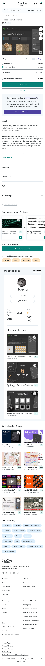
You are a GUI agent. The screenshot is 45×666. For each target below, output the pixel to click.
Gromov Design (9, 447)
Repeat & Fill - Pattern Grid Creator (19, 357)
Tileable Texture (9, 551)
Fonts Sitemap (28, 629)
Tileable (6, 531)
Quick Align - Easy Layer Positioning (20, 385)
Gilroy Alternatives (30, 625)
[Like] (41, 34)
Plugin (18, 536)
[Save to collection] (41, 38)
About (4, 605)
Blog (3, 583)
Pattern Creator (19, 546)
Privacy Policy (6, 643)
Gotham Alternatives (30, 609)
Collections (6, 587)
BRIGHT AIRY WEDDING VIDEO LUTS (15, 467)
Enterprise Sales (29, 587)
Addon (27, 536)
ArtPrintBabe (30, 469)
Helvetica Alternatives (31, 621)
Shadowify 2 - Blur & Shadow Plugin (20, 413)
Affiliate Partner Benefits (10, 627)
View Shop (37, 271)
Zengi (27, 492)
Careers (4, 613)
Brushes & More (6, 16)
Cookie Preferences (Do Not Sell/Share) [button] (15, 655)
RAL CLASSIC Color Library (34, 490)
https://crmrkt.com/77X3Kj (10, 130)
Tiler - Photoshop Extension (12, 513)
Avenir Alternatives (30, 617)
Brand (4, 609)
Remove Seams (19, 531)
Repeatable (7, 536)
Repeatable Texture (35, 546)
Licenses (5, 595)
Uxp (17, 541)
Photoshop (7, 541)
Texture (17, 525)
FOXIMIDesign (8, 469)
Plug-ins (15, 16)
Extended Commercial (12, 78)
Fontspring (27, 605)
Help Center (6, 591)
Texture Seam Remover (32, 525)
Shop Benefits (7, 631)
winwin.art (32, 234)
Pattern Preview (28, 541)
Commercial (8, 67)
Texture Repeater (34, 531)
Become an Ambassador (10, 635)
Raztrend (28, 514)
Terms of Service (7, 646)
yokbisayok (7, 492)
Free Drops (27, 583)
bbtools (6, 514)
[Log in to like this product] (18, 219)
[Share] (41, 29)
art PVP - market (9, 234)
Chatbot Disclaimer (8, 649)
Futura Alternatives (30, 613)
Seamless (7, 525)
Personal (7, 64)
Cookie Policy (6, 652)
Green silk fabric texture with (12, 232)
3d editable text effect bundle (12, 490)
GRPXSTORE (30, 447)
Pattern (6, 546)
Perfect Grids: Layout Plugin (12, 445)
